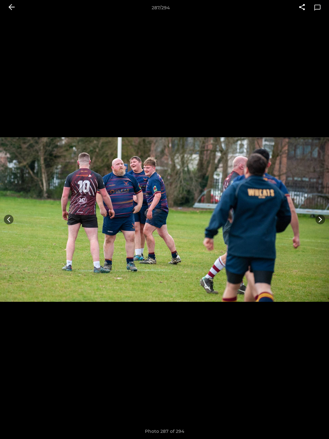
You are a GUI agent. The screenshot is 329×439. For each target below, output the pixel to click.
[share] (302, 7)
